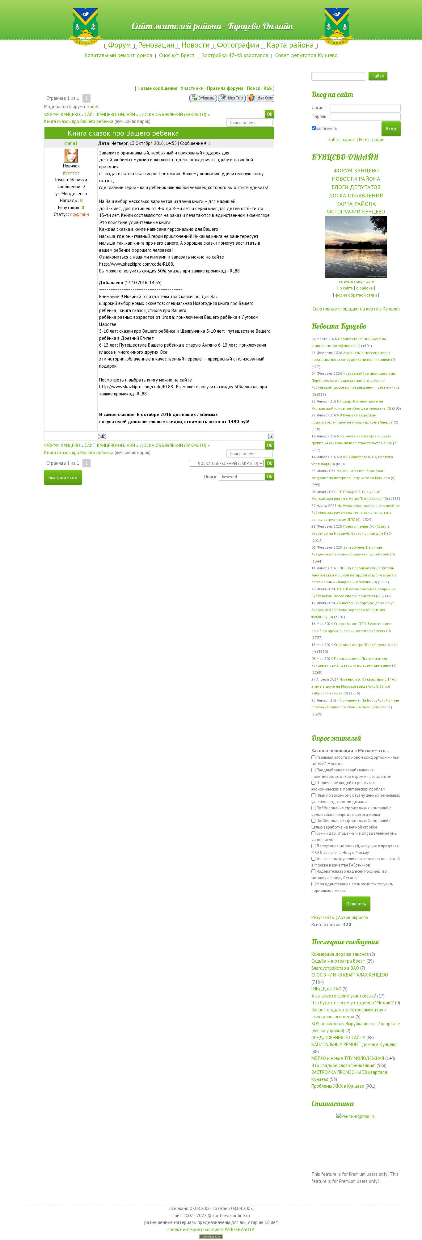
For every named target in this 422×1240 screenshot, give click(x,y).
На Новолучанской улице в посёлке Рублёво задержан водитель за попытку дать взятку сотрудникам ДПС (355, 512)
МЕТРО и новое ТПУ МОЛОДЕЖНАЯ (347, 1058)
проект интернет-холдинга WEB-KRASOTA (211, 1229)
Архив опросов (353, 917)
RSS (268, 88)
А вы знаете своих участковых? (343, 996)
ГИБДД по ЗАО (326, 989)
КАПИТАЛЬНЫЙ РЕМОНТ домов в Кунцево (354, 1044)
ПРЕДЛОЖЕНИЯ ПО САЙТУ (338, 1037)
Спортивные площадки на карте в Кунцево (356, 309)
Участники (192, 88)
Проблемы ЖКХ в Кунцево (337, 1086)
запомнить (326, 128)
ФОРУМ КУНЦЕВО (62, 114)
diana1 (71, 143)
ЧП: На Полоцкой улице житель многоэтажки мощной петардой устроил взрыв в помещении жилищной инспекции (354, 575)
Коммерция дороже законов (340, 954)
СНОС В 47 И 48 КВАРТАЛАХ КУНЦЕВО (349, 975)
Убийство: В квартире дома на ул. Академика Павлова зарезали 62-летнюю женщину (353, 610)
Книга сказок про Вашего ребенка (78, 121)
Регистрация (371, 139)
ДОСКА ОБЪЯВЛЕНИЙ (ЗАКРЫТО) (173, 114)
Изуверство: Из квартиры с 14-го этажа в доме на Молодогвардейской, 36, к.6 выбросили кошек (354, 686)
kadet (93, 106)
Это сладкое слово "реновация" (343, 1065)
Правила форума (225, 88)
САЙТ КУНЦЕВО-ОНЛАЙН (110, 114)
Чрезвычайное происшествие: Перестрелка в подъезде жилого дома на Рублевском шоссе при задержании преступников (355, 380)
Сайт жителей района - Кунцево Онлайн (211, 11)
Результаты (323, 917)
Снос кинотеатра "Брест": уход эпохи (366, 644)
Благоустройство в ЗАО (335, 968)
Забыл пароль (342, 139)
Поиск (253, 88)
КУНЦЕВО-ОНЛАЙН (344, 157)
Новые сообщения (157, 88)
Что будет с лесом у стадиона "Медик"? (352, 1003)
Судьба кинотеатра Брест (338, 961)
